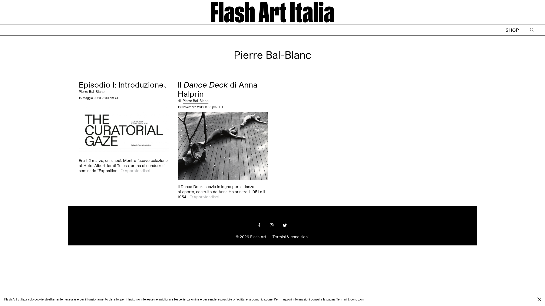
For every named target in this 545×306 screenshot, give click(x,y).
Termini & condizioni (350, 299)
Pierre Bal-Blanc (92, 91)
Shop (512, 30)
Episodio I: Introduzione (121, 84)
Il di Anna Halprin (218, 89)
